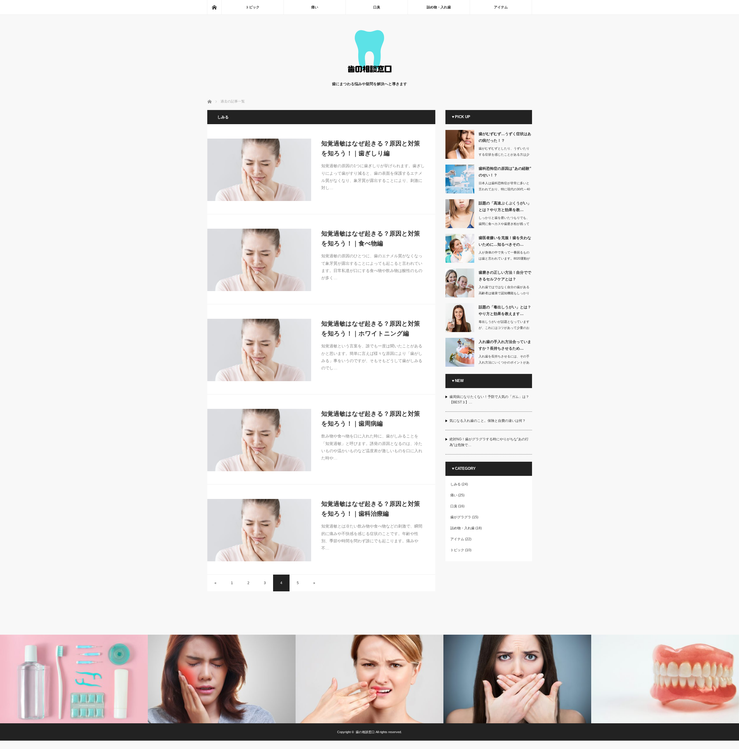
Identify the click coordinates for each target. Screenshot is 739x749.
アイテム (501, 7)
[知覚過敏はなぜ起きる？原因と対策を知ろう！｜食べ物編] (259, 260)
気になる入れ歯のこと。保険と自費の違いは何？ (487, 421)
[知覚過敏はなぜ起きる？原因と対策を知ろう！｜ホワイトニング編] (259, 350)
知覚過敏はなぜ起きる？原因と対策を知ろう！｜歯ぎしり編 (370, 148)
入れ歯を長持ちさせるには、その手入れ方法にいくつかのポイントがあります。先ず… (504, 362)
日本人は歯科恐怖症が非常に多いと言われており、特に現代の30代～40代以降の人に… (504, 189)
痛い (314, 7)
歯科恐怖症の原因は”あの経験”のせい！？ (505, 171)
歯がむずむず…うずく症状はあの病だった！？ (505, 137)
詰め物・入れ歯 (439, 7)
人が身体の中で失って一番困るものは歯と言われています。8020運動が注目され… (504, 258)
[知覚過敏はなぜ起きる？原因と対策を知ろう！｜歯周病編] (259, 440)
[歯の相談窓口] (369, 75)
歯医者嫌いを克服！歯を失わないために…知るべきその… (505, 241)
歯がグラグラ (460, 517)
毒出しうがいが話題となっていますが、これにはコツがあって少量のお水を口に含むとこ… (504, 328)
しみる (455, 484)
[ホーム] (214, 7)
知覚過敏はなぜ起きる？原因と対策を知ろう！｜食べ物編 (370, 238)
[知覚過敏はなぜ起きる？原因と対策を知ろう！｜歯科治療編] (259, 530)
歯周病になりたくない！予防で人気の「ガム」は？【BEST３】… (489, 399)
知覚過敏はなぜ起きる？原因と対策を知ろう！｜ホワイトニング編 (370, 328)
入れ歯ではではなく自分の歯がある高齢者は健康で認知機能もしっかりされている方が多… (504, 293)
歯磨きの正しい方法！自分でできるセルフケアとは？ (505, 275)
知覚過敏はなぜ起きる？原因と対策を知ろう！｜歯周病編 (370, 418)
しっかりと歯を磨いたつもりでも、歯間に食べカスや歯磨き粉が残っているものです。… (504, 224)
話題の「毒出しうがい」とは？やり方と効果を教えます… (505, 310)
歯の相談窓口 (365, 732)
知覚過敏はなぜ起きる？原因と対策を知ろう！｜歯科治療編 (370, 508)
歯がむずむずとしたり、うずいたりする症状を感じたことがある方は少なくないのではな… (504, 154)
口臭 (376, 7)
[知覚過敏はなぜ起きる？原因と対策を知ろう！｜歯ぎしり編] (259, 170)
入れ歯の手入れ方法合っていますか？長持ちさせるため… (505, 345)
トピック (253, 7)
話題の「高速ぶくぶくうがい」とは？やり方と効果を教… (505, 206)
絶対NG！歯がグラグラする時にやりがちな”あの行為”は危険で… (489, 442)
